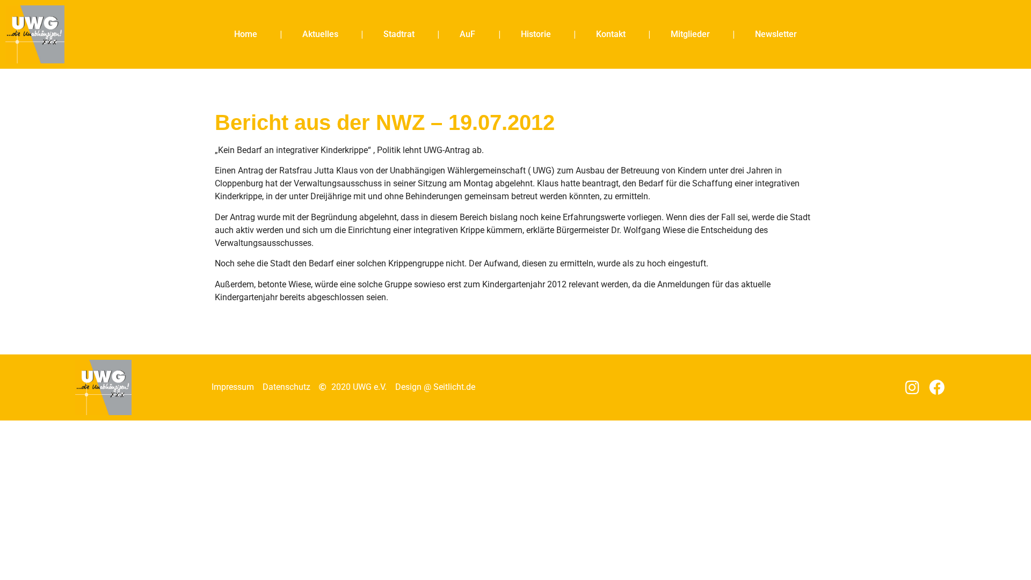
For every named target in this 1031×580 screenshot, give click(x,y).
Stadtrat (399, 34)
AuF (467, 34)
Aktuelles (320, 34)
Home (245, 34)
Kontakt (611, 34)
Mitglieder (690, 34)
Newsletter (776, 34)
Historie (536, 34)
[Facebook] (937, 387)
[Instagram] (912, 387)
